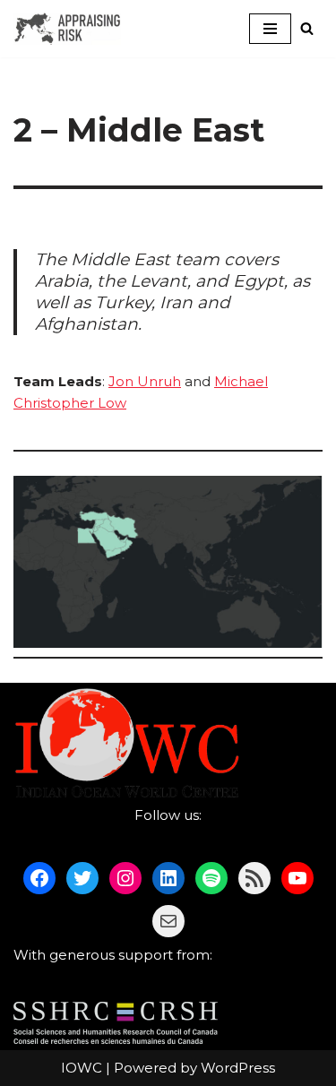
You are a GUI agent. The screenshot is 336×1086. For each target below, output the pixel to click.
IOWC (81, 1067)
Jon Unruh (144, 381)
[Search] (307, 28)
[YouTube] (297, 878)
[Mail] (168, 921)
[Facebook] (39, 878)
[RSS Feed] (254, 878)
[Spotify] (211, 878)
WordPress (238, 1067)
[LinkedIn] (168, 878)
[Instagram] (125, 878)
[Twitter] (82, 878)
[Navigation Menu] (270, 28)
